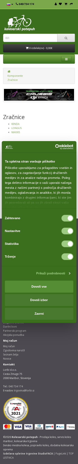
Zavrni (39, 313)
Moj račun (9, 346)
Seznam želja (10, 354)
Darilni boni (10, 326)
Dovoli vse (39, 286)
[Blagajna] (71, 4)
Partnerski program (14, 330)
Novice (7, 358)
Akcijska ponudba (13, 335)
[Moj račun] (56, 4)
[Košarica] (65, 4)
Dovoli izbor (39, 300)
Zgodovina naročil (14, 350)
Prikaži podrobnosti (50, 273)
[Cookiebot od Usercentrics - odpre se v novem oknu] (55, 146)
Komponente (15, 76)
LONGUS (16, 128)
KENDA (15, 124)
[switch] (67, 231)
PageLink (61, 453)
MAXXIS (15, 132)
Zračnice (12, 80)
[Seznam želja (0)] (60, 4)
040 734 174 (16, 386)
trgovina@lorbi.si (24, 390)
